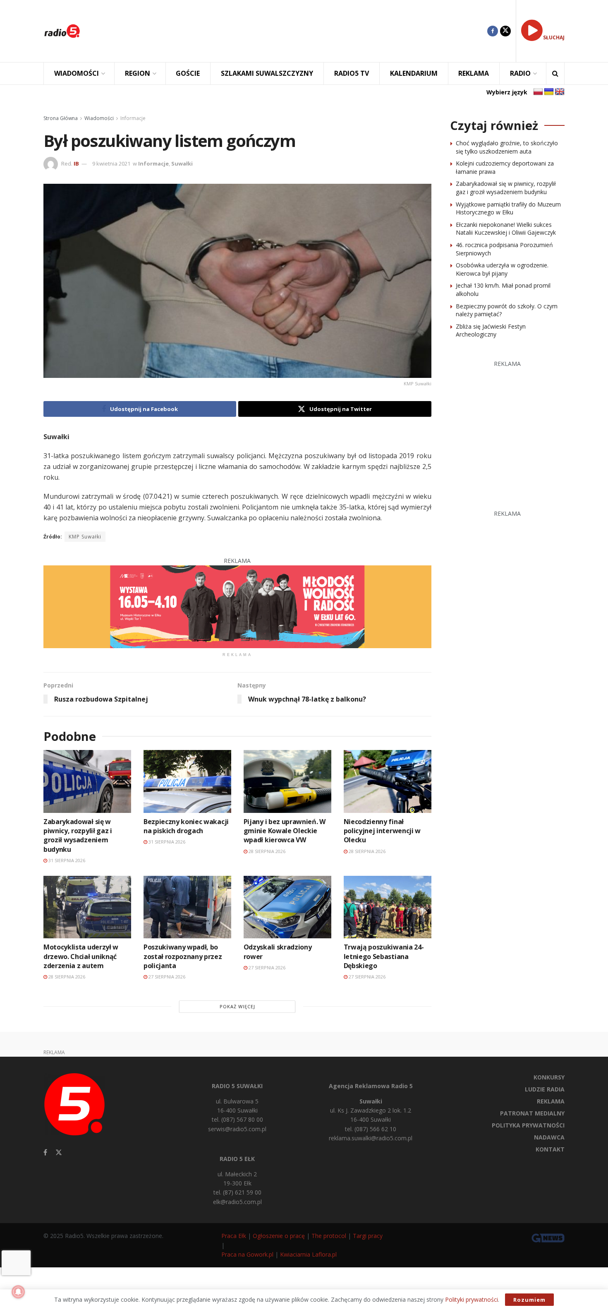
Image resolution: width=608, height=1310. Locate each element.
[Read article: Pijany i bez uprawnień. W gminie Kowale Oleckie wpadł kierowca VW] (287, 781)
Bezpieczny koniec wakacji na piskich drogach (186, 826)
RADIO (520, 73)
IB (76, 163)
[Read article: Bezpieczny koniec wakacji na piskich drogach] (187, 781)
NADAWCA (549, 1137)
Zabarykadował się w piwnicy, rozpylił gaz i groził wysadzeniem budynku (77, 835)
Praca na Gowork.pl (247, 1254)
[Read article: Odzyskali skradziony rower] (287, 907)
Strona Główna (60, 118)
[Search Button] (555, 73)
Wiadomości (99, 118)
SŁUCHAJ (554, 37)
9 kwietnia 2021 (111, 163)
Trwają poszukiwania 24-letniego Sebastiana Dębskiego (384, 956)
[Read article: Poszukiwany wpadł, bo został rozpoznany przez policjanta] (187, 907)
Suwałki (182, 163)
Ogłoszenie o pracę (279, 1236)
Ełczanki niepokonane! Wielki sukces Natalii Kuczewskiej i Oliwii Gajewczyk (506, 229)
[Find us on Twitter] (505, 31)
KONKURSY (549, 1077)
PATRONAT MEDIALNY (532, 1113)
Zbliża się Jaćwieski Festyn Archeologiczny (491, 330)
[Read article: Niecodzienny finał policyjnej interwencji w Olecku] (387, 781)
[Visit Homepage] (62, 31)
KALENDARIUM (414, 73)
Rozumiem (529, 1299)
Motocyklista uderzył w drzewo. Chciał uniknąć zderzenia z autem (80, 956)
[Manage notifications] (18, 1291)
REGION (137, 73)
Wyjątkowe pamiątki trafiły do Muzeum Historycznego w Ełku (508, 208)
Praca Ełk (233, 1236)
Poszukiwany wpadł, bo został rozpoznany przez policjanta (183, 956)
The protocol (328, 1236)
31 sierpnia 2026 (66, 860)
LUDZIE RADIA (545, 1089)
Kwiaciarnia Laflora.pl (308, 1254)
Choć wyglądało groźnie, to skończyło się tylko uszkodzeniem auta (507, 147)
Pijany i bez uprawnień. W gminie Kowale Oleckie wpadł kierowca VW (285, 831)
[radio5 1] (237, 606)
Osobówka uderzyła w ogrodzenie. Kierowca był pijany (502, 269)
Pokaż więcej (237, 1006)
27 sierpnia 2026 (166, 976)
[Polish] (538, 92)
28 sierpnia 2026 (266, 851)
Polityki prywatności (471, 1299)
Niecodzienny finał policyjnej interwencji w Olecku (382, 831)
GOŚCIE (188, 73)
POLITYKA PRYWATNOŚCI (528, 1125)
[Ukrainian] (549, 92)
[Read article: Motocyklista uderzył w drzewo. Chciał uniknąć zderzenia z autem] (87, 907)
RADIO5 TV (351, 73)
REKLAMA (473, 73)
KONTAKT (550, 1149)
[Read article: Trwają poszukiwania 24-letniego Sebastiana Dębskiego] (387, 907)
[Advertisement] (289, 31)
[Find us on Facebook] (492, 31)
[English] (560, 92)
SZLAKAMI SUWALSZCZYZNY (267, 73)
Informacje (133, 118)
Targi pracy (368, 1236)
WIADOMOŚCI (76, 73)
